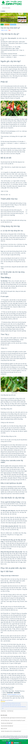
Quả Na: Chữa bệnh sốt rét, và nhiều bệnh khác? (11, 731)
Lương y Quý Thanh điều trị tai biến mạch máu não (11, 704)
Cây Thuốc (23, 740)
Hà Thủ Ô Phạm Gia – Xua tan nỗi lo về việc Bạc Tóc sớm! (13, 720)
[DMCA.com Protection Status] (18, 743)
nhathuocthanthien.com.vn (14, 694)
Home (2, 24)
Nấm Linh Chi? (4, 728)
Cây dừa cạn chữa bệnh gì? (6, 723)
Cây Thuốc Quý (13, 24)
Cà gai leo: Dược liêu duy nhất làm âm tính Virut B (11, 703)
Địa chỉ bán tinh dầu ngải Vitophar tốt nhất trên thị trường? (13, 717)
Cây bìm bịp (7, 24)
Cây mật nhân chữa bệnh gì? (7, 725)
